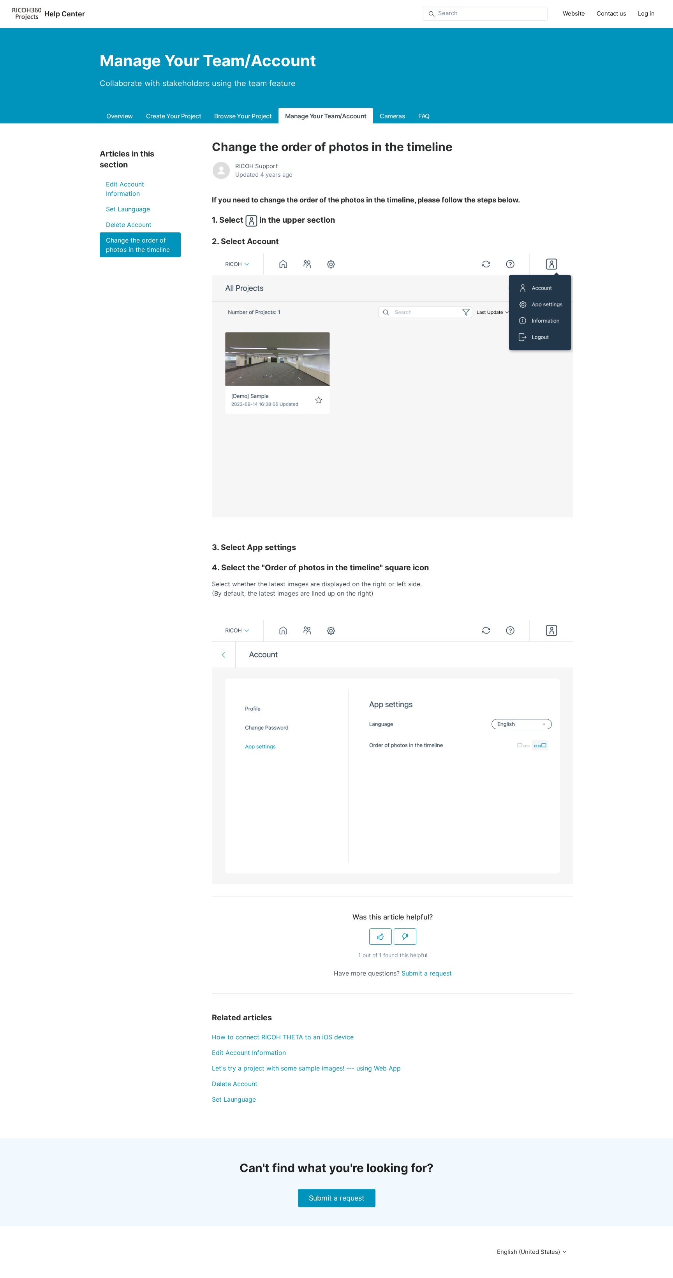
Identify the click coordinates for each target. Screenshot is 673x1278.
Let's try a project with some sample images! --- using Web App (306, 1068)
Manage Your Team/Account (325, 116)
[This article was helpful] (380, 936)
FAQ (424, 116)
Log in (646, 13)
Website (574, 13)
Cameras (392, 116)
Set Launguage (234, 1099)
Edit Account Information (249, 1053)
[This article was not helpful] (405, 936)
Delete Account (234, 1084)
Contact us (611, 13)
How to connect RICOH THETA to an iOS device (283, 1037)
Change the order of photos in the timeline (138, 244)
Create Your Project (173, 116)
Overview (119, 116)
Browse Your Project (242, 116)
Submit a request (427, 973)
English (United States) (529, 1251)
